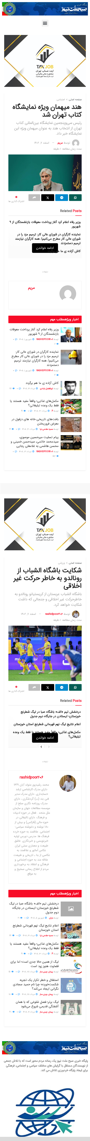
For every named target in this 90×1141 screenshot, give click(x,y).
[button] (45, 23)
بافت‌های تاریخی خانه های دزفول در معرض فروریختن (35, 421)
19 (10, 429)
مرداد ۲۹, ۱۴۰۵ (25, 451)
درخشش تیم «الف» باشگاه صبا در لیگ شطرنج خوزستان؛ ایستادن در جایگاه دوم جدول (51, 714)
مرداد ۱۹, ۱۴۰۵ (29, 1012)
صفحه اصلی (75, 100)
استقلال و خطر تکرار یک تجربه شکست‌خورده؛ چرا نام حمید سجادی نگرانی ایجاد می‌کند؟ (36, 984)
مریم (60, 143)
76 (10, 388)
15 (10, 971)
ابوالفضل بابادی (46, 388)
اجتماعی (61, 100)
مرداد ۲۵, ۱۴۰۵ (28, 971)
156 (54, 456)
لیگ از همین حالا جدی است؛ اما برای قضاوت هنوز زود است (34, 964)
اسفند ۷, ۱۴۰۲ (41, 143)
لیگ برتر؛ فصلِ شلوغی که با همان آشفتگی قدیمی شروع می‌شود (37, 1004)
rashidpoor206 (44, 339)
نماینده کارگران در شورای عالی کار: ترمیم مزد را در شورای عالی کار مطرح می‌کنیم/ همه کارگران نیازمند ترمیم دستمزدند (48, 239)
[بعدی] (41, 747)
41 (22, 411)
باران (51, 918)
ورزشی (61, 563)
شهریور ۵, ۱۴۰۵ (38, 918)
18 (10, 994)
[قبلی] (49, 747)
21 (19, 918)
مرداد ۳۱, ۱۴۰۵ (29, 388)
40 (10, 1012)
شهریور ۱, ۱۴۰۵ (25, 339)
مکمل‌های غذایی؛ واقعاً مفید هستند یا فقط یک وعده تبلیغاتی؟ (34, 403)
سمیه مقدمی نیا (46, 429)
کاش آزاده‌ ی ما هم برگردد (64, 251)
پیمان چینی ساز (46, 971)
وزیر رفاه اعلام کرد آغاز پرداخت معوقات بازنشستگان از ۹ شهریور (45, 224)
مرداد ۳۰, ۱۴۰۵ (40, 411)
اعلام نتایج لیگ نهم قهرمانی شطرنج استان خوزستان (47, 724)
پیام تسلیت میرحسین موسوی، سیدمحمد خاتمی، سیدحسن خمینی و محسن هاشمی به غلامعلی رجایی (35, 442)
